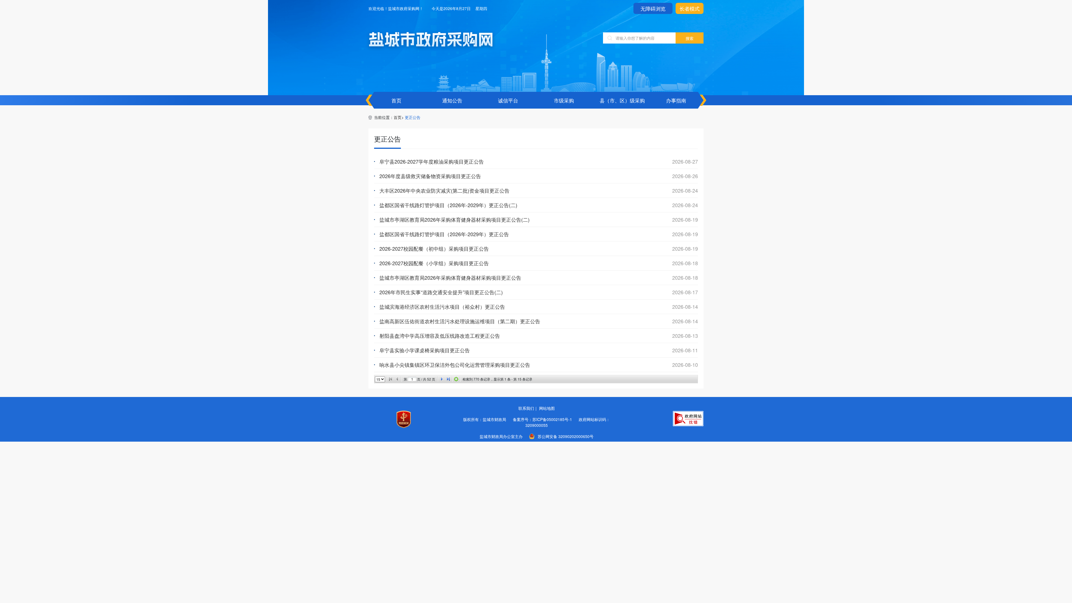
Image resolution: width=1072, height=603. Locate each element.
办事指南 (676, 100)
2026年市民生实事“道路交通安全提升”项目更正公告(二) (441, 292)
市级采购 (564, 100)
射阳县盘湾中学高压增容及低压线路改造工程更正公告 (439, 335)
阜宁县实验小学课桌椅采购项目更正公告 (424, 350)
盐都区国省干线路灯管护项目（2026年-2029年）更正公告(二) (448, 205)
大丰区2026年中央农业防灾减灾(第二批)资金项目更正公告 (444, 190)
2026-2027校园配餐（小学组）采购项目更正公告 (434, 263)
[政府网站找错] (688, 418)
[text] (639, 38)
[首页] (390, 379)
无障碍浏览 (653, 8)
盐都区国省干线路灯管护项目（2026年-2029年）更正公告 (444, 234)
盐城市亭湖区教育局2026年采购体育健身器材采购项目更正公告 (450, 277)
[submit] (690, 38)
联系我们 (526, 408)
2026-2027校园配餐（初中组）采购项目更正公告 (434, 248)
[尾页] (448, 379)
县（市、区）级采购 (622, 100)
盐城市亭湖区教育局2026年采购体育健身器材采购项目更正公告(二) (454, 219)
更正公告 (412, 117)
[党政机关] (403, 419)
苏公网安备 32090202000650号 (566, 436)
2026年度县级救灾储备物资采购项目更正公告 (430, 176)
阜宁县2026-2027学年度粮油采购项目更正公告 (431, 161)
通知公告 (452, 100)
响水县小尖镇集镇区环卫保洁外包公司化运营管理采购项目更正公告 (454, 364)
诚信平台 (508, 100)
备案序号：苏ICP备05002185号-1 (542, 419)
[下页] (441, 379)
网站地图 (547, 408)
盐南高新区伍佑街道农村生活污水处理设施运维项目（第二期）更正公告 (459, 321)
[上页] (397, 379)
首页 (396, 100)
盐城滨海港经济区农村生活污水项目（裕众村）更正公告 (442, 306)
